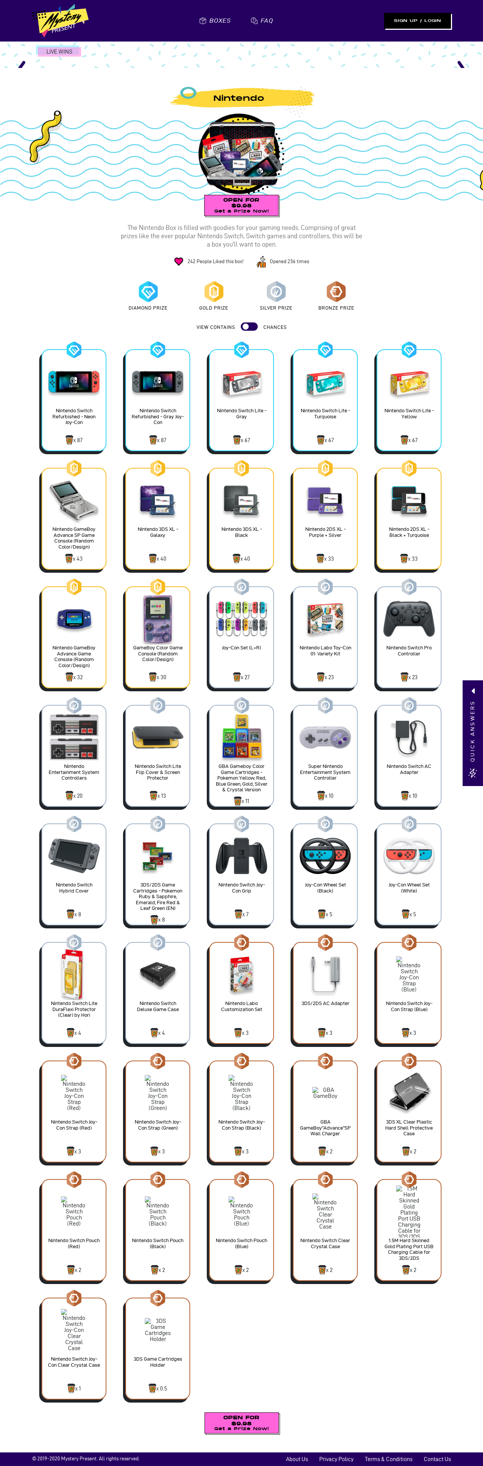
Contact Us (437, 1459)
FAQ (267, 20)
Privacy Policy (336, 1459)
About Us (297, 1459)
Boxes (220, 20)
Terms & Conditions (388, 1459)
